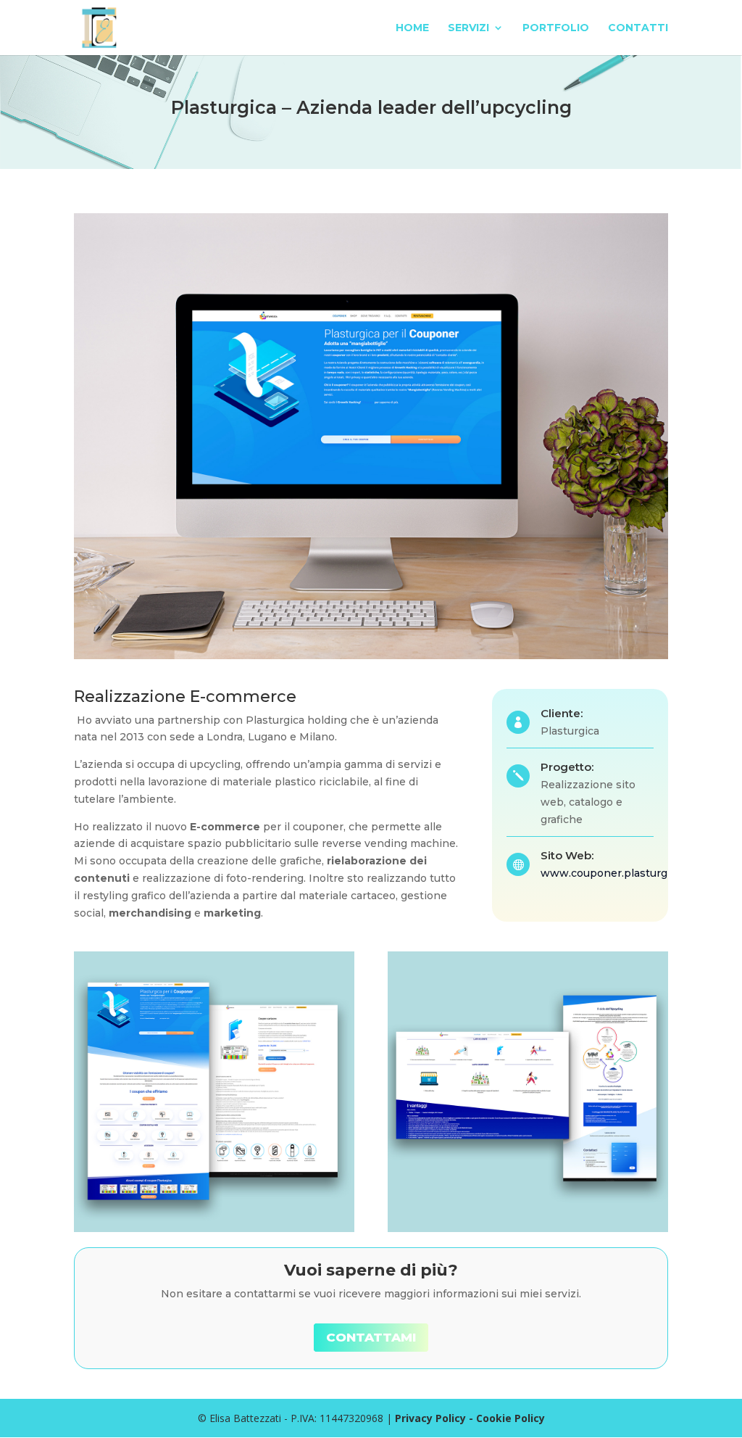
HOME (412, 28)
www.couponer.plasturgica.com (623, 873)
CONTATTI (638, 28)
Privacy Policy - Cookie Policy (470, 1418)
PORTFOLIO (555, 28)
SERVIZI (468, 28)
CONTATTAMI (371, 1337)
